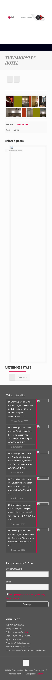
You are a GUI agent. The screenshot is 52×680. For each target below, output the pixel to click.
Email (8, 582)
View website (22, 124)
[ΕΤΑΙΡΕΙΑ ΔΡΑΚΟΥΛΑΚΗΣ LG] (26, 17)
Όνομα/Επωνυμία (14, 569)
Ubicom (40, 674)
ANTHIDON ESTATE (18, 367)
